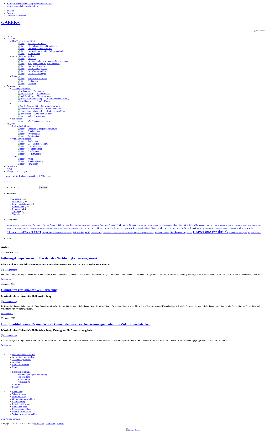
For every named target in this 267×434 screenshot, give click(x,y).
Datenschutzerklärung (16, 15)
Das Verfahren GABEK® (23, 354)
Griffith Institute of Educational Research (235, 225)
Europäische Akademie (166, 225)
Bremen (78, 225)
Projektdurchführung (21, 372)
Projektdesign (24, 379)
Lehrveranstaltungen (21, 204)
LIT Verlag (138, 228)
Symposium (17, 209)
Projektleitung (24, 377)
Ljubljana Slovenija (150, 228)
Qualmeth (54, 232)
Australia (9, 225)
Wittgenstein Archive (254, 232)
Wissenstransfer (19, 394)
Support (15, 367)
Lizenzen (16, 384)
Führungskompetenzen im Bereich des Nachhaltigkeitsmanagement (49, 258)
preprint (46, 232)
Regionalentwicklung (21, 409)
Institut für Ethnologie (14, 228)
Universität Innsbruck (210, 232)
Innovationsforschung (21, 411)
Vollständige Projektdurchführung (32, 374)
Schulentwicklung (96, 232)
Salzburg (69, 232)
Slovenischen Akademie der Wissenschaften (117, 232)
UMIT (189, 232)
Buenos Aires (95, 225)
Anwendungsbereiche (21, 359)
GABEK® (10, 22)
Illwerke (258, 225)
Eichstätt (132, 225)
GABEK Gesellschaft (215, 225)
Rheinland (62, 232)
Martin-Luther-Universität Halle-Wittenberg (32, 176)
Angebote (16, 362)
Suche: (10, 187)
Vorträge (16, 211)
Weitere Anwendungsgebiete (24, 414)
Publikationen (18, 206)
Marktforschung (19, 396)
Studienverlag (178, 232)
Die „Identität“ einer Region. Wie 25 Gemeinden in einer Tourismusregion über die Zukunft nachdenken (75, 324)
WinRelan (16, 214)
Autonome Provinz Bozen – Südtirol (48, 225)
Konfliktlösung (18, 401)
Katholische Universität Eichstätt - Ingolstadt (108, 227)
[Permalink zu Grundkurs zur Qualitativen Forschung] (9, 301)
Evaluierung (17, 391)
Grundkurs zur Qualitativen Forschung (29, 290)
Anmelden (39, 423)
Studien (165, 232)
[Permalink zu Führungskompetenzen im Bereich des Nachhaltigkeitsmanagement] (9, 270)
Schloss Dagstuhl (81, 232)
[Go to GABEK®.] (1, 176)
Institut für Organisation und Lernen (33, 228)
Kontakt (10, 10)
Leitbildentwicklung (21, 404)
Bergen (67, 225)
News (7, 176)
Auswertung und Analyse (23, 357)
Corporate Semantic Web (110, 225)
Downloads (17, 201)
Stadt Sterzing (149, 232)
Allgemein (16, 199)
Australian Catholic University (22, 225)
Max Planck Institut (231, 228)
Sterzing (158, 232)
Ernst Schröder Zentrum (145, 225)
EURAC (155, 225)
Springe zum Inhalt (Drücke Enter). (22, 6)
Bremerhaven (86, 225)
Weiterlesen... (7, 279)
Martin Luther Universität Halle (215, 228)
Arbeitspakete (24, 382)
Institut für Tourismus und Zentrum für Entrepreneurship (63, 228)
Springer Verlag (138, 232)
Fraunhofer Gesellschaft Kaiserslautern (191, 225)
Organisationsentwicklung (23, 399)
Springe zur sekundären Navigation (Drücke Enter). (29, 3)
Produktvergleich (19, 406)
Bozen (73, 225)
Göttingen (252, 225)
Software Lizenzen (20, 364)
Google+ (10, 13)
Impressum (50, 423)
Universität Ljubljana (238, 232)
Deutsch (261, 30)
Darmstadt (125, 225)
